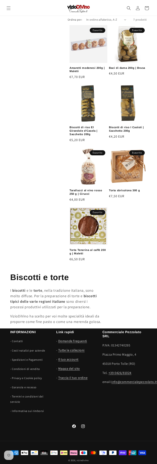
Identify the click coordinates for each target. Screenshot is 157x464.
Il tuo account (68, 359)
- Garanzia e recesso (23, 387)
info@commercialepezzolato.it (134, 382)
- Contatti (16, 341)
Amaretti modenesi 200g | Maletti (87, 69)
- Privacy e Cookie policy (26, 378)
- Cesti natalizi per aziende (27, 350)
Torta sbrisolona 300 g (124, 190)
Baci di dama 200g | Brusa (127, 67)
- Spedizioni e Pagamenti (26, 360)
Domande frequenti (72, 341)
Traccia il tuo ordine (73, 378)
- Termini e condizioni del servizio (27, 399)
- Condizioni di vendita (25, 369)
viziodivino (83, 460)
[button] (8, 8)
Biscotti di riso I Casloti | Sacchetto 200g (126, 129)
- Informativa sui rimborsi (27, 411)
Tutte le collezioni (71, 350)
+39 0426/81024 (120, 373)
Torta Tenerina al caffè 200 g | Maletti (88, 251)
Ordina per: (75, 19)
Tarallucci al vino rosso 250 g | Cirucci (86, 192)
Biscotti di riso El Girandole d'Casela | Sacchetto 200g (84, 131)
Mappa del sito (69, 368)
